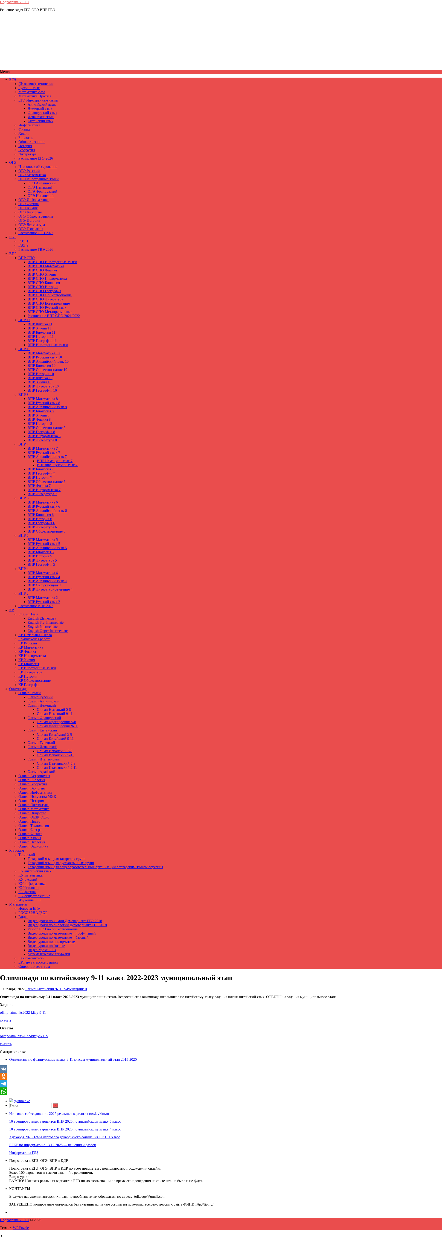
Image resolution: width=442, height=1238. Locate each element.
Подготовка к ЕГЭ (14, 2)
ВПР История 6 (40, 519)
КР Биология (28, 664)
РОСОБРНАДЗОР (32, 913)
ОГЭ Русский (29, 171)
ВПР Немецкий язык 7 (55, 461)
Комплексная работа (34, 639)
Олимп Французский (44, 718)
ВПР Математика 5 (43, 540)
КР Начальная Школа (35, 635)
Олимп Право (29, 821)
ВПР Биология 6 (41, 515)
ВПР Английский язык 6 (47, 511)
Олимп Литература (33, 805)
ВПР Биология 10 (41, 365)
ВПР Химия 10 (39, 382)
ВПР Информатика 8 (44, 436)
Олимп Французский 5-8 (56, 722)
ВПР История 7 (40, 477)
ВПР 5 (23, 535)
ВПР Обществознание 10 (47, 370)
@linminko (22, 1101)
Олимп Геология (31, 788)
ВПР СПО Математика (46, 266)
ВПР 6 (23, 498)
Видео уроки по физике (46, 946)
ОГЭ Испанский (41, 196)
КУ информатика (32, 884)
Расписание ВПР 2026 (35, 606)
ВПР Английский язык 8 (47, 407)
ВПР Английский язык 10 (48, 361)
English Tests (28, 614)
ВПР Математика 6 (43, 502)
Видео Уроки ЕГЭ (42, 950)
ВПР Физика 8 (39, 419)
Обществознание (31, 142)
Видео (23, 917)
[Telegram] (221, 1083)
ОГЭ (13, 162)
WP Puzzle (21, 1228)
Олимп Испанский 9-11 (55, 755)
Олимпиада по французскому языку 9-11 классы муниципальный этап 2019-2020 (73, 1059)
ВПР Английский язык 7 (47, 457)
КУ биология (28, 888)
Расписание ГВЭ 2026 (35, 249)
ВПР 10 (24, 349)
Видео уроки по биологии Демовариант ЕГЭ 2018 (67, 925)
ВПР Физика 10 (40, 378)
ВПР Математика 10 (44, 353)
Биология (25, 138)
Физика (24, 129)
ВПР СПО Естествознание (49, 303)
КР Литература (30, 672)
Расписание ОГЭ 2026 (35, 233)
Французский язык (42, 113)
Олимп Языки (29, 693)
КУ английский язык (34, 871)
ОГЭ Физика (28, 204)
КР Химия (26, 660)
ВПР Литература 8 (42, 440)
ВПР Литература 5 (42, 560)
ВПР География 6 (41, 523)
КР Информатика (32, 656)
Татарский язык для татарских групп (57, 859)
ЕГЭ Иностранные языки (38, 100)
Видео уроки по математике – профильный (62, 933)
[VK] (221, 1069)
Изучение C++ (29, 900)
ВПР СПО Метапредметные (50, 312)
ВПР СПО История (43, 287)
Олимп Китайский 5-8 (54, 734)
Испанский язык (41, 117)
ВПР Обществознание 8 (46, 428)
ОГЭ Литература (31, 225)
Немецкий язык (40, 109)
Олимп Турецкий (41, 743)
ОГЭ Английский (42, 183)
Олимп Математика (33, 809)
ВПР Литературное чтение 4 (50, 589)
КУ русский (27, 879)
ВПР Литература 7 (42, 494)
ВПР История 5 (40, 556)
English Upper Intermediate (48, 631)
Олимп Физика (30, 834)
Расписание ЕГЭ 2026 (35, 158)
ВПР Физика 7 (39, 486)
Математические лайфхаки (49, 954)
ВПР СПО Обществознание (50, 295)
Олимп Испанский (42, 747)
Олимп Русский (40, 697)
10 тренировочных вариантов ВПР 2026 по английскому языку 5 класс (65, 1121)
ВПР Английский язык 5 (47, 548)
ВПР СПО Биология (44, 283)
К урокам (16, 850)
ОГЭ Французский (42, 191)
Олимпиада (18, 689)
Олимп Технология (33, 825)
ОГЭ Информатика (33, 200)
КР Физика (27, 651)
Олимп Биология (31, 780)
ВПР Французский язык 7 (57, 465)
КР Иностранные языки (37, 668)
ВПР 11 (24, 320)
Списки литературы (34, 966)
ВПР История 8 (40, 423)
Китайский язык (40, 121)
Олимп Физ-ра (29, 830)
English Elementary (42, 618)
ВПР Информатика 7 (44, 490)
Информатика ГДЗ (23, 1153)
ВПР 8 (23, 394)
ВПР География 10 (42, 390)
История (25, 146)
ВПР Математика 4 (43, 573)
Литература (27, 154)
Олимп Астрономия (34, 776)
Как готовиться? (31, 958)
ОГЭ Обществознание (35, 216)
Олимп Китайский (42, 730)
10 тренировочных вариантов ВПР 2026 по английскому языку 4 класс (65, 1129)
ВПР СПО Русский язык (47, 307)
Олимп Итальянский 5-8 (56, 763)
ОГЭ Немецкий (40, 187)
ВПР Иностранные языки (48, 345)
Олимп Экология (31, 842)
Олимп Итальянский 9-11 (57, 767)
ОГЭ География (30, 229)
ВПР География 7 (41, 473)
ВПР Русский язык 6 (44, 506)
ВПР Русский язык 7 (44, 452)
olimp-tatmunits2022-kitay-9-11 (23, 1012)
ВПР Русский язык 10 (45, 357)
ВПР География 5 (41, 564)
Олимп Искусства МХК (37, 796)
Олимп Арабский (41, 772)
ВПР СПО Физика (42, 270)
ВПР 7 (23, 444)
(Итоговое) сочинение (35, 84)
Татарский (26, 854)
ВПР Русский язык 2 (44, 602)
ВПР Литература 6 (42, 527)
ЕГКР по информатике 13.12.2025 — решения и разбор (52, 1145)
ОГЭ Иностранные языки (38, 179)
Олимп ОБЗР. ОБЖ (33, 817)
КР (11, 610)
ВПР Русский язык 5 (44, 544)
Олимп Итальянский (44, 759)
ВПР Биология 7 (41, 469)
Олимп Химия (29, 838)
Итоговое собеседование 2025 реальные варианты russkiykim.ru (59, 1114)
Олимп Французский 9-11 (57, 726)
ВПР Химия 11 (39, 328)
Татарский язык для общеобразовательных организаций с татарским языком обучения (95, 867)
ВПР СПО (26, 258)
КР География (29, 685)
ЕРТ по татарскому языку (38, 962)
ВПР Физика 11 (40, 324)
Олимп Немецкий (42, 705)
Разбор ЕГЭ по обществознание (53, 929)
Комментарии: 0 (74, 989)
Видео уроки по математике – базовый (58, 937)
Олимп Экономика (33, 846)
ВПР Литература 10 (43, 386)
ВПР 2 (23, 593)
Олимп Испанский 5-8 (54, 751)
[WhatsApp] (221, 1091)
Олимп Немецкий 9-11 (55, 714)
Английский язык (42, 104)
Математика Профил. (35, 96)
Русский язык (29, 88)
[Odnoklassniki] (221, 1076)
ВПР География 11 (42, 341)
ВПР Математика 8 (43, 399)
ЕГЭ (12, 80)
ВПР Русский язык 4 (44, 577)
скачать (6, 1020)
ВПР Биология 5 (41, 552)
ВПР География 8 (41, 432)
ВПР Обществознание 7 (46, 482)
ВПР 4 (23, 569)
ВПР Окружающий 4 (44, 585)
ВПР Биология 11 (41, 332)
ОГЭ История (29, 220)
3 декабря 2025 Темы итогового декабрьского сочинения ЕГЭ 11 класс (64, 1137)
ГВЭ (12, 237)
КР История (27, 676)
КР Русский (27, 643)
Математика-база (31, 92)
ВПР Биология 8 (41, 411)
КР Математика (30, 647)
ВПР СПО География (44, 291)
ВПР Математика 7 (43, 448)
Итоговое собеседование (37, 167)
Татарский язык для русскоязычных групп (61, 863)
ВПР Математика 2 (43, 598)
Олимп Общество (32, 813)
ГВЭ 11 (24, 241)
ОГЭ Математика (32, 175)
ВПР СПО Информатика (47, 278)
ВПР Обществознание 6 (46, 531)
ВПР (13, 254)
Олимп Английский (43, 701)
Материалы (18, 904)
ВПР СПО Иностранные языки (52, 262)
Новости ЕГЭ (29, 908)
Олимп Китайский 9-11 (55, 738)
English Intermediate (43, 627)
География (26, 150)
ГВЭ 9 (23, 245)
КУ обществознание (34, 896)
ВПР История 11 (41, 336)
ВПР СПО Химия (42, 274)
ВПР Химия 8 (38, 415)
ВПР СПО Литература (45, 299)
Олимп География (32, 784)
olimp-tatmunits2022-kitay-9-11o (24, 1036)
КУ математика (30, 875)
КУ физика (27, 892)
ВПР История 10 (41, 374)
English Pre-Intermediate (46, 622)
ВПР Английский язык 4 (47, 581)
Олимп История (31, 801)
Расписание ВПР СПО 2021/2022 (54, 316)
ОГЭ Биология (30, 212)
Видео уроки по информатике (51, 942)
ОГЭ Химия (28, 208)
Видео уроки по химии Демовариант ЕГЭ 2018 (65, 921)
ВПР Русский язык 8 (44, 403)
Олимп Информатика (35, 792)
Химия (23, 133)
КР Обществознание (34, 680)
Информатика (29, 125)
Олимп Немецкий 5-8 (54, 709)
